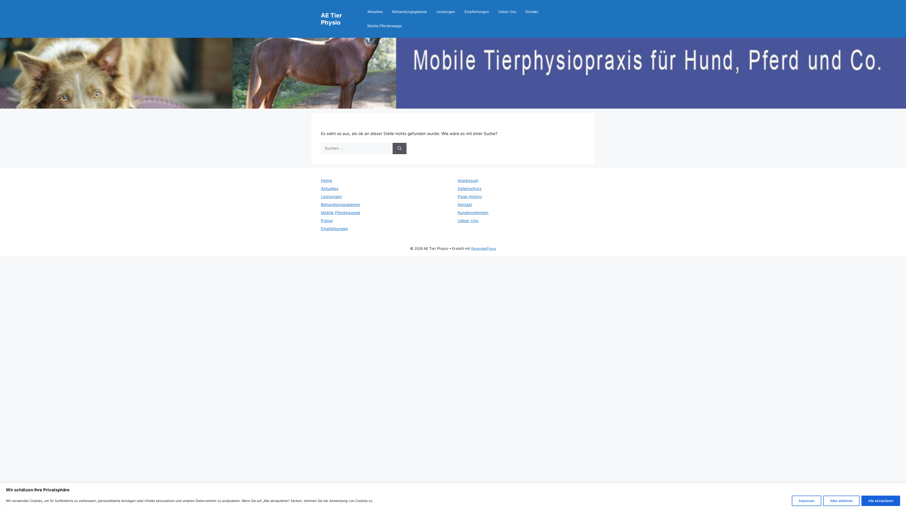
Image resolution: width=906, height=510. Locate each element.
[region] (453, 496)
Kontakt (532, 11)
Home (326, 180)
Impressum (468, 180)
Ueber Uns (507, 11)
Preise (327, 220)
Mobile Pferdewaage (384, 26)
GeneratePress (483, 248)
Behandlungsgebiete (409, 11)
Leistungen (445, 11)
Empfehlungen (477, 11)
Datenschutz (470, 188)
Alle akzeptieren (880, 501)
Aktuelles (375, 11)
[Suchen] (400, 148)
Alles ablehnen (841, 501)
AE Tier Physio (331, 19)
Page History (470, 196)
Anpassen (806, 501)
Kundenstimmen (473, 212)
